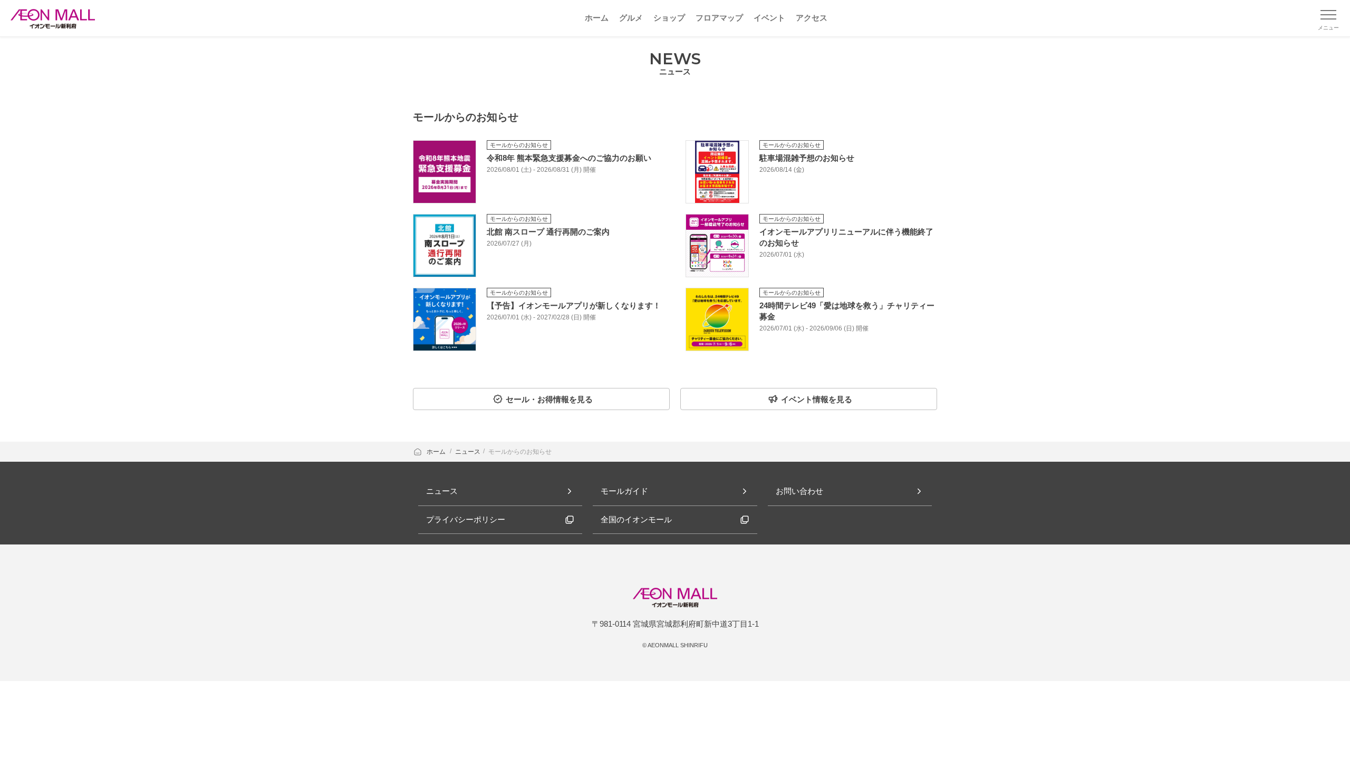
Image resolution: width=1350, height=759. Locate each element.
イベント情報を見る (816, 399)
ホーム (437, 451)
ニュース (467, 451)
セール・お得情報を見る (549, 399)
